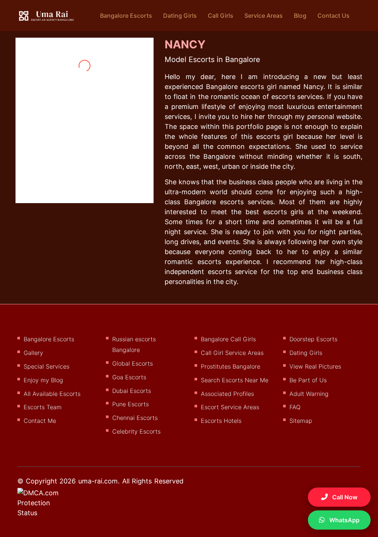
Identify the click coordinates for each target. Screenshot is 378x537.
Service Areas (263, 15)
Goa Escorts (129, 377)
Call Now (344, 497)
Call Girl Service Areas (232, 352)
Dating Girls (180, 15)
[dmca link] (47, 505)
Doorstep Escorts (313, 339)
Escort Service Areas (230, 407)
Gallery (33, 352)
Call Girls (220, 15)
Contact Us (333, 15)
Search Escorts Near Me (234, 380)
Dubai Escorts (131, 390)
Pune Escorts (130, 404)
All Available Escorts (52, 393)
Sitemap (300, 420)
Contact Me (40, 420)
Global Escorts (132, 363)
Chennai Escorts (135, 417)
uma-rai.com (98, 481)
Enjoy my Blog (43, 380)
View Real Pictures (315, 366)
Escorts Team (43, 407)
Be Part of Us (308, 380)
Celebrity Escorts (136, 431)
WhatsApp (344, 520)
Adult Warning (309, 393)
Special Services (46, 366)
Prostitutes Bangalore (230, 366)
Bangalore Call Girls (228, 339)
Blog (300, 15)
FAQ (294, 407)
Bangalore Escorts (126, 15)
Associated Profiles (227, 393)
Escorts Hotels (221, 420)
